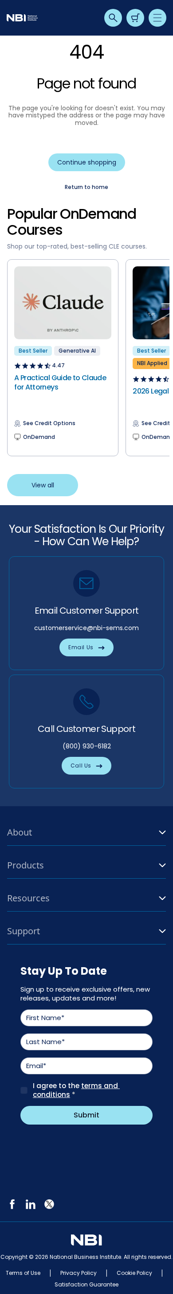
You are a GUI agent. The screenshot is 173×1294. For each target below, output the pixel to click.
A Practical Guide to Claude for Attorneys (60, 382)
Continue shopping (86, 162)
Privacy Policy (78, 1273)
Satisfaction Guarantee (86, 1284)
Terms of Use (23, 1273)
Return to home (86, 187)
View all (42, 485)
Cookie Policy (134, 1273)
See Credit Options (49, 423)
